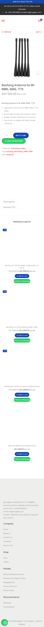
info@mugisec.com (16, 511)
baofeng (9, 151)
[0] (39, 20)
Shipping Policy (9, 582)
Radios (23, 148)
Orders (6, 562)
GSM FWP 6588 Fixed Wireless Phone (22, 446)
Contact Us (7, 537)
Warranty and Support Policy (14, 578)
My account (8, 545)
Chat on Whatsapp (22, 281)
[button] (14, 140)
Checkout (7, 541)
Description (9, 201)
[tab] (22, 201)
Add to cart (21, 135)
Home (5, 529)
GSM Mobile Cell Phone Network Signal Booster (22, 386)
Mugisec (22, 624)
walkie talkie (28, 151)
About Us (6, 533)
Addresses (7, 603)
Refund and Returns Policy (13, 574)
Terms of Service (10, 586)
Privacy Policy (8, 590)
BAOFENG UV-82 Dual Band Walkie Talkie (22, 327)
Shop (5, 558)
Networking (15, 148)
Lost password (8, 607)
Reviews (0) (9, 207)
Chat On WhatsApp (15, 141)
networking (18, 151)
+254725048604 (20, 508)
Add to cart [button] (23, 276)
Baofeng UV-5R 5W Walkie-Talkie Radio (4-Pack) (22, 266)
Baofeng (10, 154)
